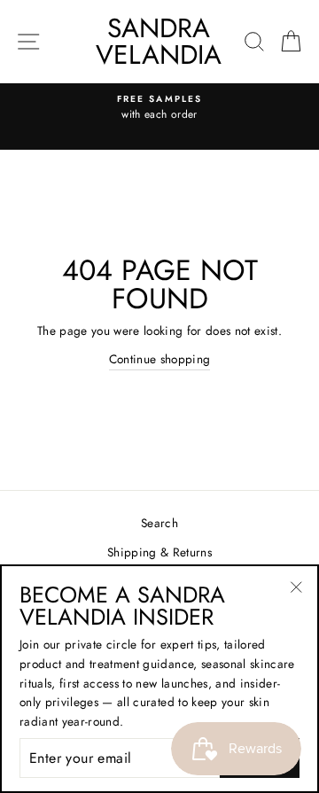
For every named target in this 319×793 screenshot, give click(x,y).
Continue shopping (160, 359)
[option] (159, 108)
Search (159, 523)
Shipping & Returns (159, 552)
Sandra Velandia (159, 41)
